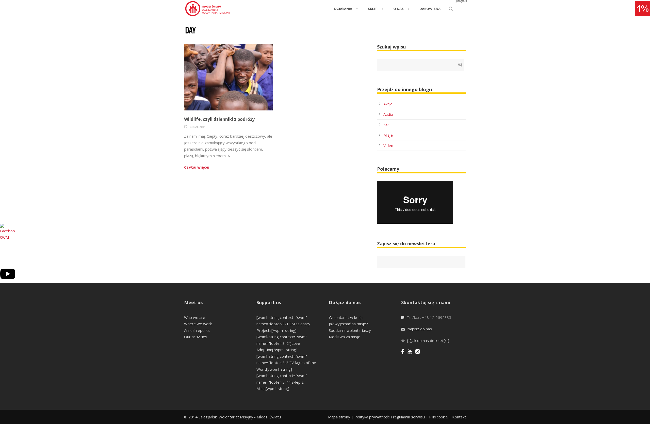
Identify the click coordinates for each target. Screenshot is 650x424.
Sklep (373, 8)
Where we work (198, 323)
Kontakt (459, 416)
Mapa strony (339, 416)
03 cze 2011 (197, 127)
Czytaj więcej (196, 167)
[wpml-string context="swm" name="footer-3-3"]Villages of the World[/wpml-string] (286, 363)
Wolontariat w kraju (346, 317)
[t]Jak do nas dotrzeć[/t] (428, 340)
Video (388, 145)
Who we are (194, 317)
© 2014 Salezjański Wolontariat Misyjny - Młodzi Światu (232, 416)
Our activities (195, 336)
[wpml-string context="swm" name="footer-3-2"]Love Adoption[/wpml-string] (281, 343)
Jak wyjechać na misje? (348, 323)
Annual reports (197, 330)
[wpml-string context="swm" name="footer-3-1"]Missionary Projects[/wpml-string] (283, 324)
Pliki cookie (438, 416)
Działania (343, 8)
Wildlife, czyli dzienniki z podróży (219, 119)
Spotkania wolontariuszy (350, 330)
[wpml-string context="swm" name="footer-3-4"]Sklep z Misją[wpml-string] (281, 382)
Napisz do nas (419, 328)
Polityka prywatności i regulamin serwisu (389, 416)
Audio (388, 114)
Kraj (387, 124)
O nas (398, 8)
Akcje (388, 103)
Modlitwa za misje (344, 336)
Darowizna (430, 8)
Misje (388, 135)
